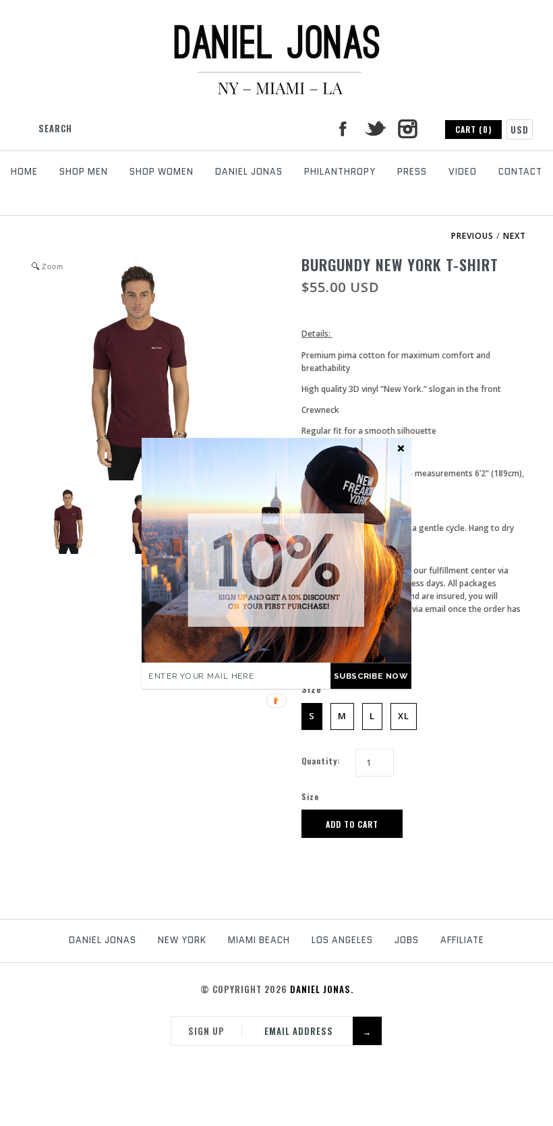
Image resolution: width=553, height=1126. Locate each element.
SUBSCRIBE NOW (371, 676)
